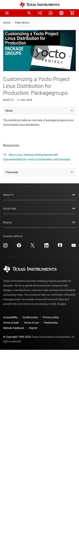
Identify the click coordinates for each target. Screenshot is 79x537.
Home (6, 22)
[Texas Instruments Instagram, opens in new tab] (5, 246)
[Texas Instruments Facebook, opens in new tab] (19, 246)
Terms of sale (11, 322)
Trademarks (51, 322)
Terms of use (31, 322)
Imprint (33, 328)
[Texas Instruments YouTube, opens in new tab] (73, 246)
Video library (22, 22)
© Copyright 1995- (17, 336)
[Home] (39, 4)
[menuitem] (29, 13)
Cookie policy (30, 317)
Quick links (9, 208)
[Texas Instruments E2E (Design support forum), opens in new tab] (60, 246)
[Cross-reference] (40, 13)
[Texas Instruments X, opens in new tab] (32, 246)
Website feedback (13, 328)
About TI (8, 194)
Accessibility (10, 317)
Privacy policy (51, 317)
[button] (7, 13)
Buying (7, 222)
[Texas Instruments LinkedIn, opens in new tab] (46, 246)
